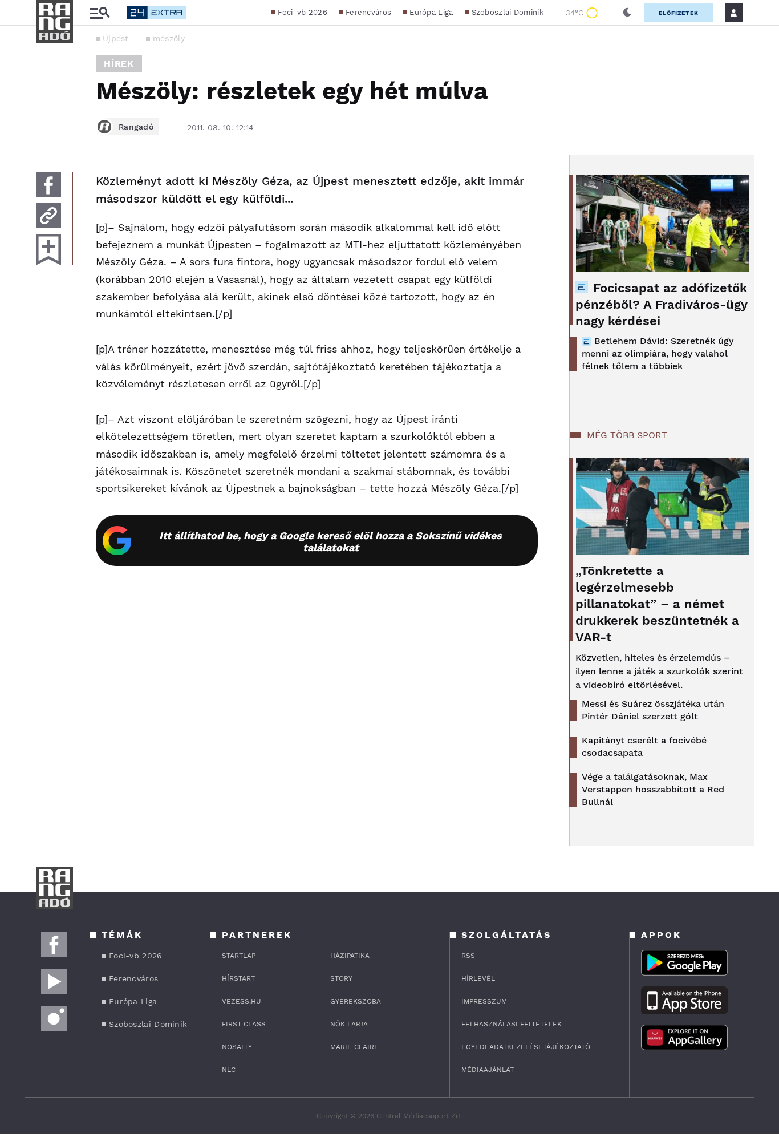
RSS (468, 956)
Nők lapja (349, 1024)
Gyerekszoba (355, 1001)
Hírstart (238, 978)
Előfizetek (679, 13)
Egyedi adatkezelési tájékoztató (525, 1047)
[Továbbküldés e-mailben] (48, 215)
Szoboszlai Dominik (507, 12)
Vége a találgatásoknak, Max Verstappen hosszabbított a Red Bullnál (653, 789)
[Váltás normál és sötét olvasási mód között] (627, 12)
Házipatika (350, 956)
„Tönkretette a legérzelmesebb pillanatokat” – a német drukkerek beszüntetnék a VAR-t (657, 604)
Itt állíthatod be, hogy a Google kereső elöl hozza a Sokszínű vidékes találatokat (330, 541)
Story (341, 978)
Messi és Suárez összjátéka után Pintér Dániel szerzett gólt (653, 710)
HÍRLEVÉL (478, 978)
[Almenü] (99, 13)
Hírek (119, 63)
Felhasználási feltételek (511, 1024)
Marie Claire (354, 1047)
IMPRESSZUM (484, 1001)
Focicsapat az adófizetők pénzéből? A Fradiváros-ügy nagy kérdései (661, 304)
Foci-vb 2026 (302, 12)
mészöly (169, 38)
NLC (229, 1070)
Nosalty (237, 1047)
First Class (244, 1024)
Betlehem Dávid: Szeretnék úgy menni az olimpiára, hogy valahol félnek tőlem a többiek (657, 353)
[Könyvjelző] (48, 249)
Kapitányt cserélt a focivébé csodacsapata (644, 746)
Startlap (238, 956)
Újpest (116, 38)
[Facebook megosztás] (48, 184)
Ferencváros (368, 12)
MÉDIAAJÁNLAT (487, 1070)
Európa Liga (431, 12)
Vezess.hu (241, 1001)
